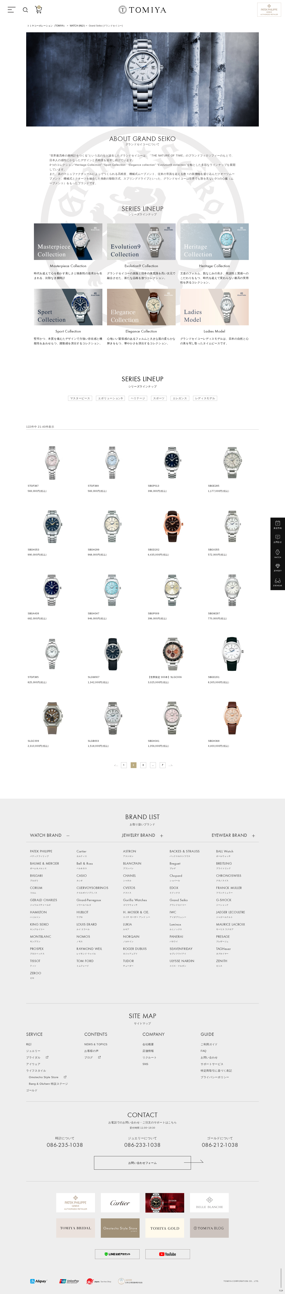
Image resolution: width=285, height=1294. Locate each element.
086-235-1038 (65, 1145)
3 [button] (143, 765)
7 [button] (162, 765)
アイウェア (33, 1064)
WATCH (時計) (77, 25)
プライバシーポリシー (215, 1077)
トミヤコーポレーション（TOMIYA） (46, 25)
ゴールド (32, 1090)
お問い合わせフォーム (142, 1162)
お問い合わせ (209, 1057)
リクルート (149, 1057)
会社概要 (148, 1044)
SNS (145, 1064)
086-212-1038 (220, 1145)
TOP (281, 1291)
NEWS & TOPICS (95, 1044)
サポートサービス (212, 1064)
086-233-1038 (142, 1145)
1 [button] (124, 765)
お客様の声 (91, 1051)
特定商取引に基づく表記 (216, 1070)
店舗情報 (148, 1051)
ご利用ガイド (209, 1044)
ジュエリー (33, 1051)
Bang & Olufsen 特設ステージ (48, 1083)
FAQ (203, 1051)
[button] (116, 765)
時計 (29, 1044)
